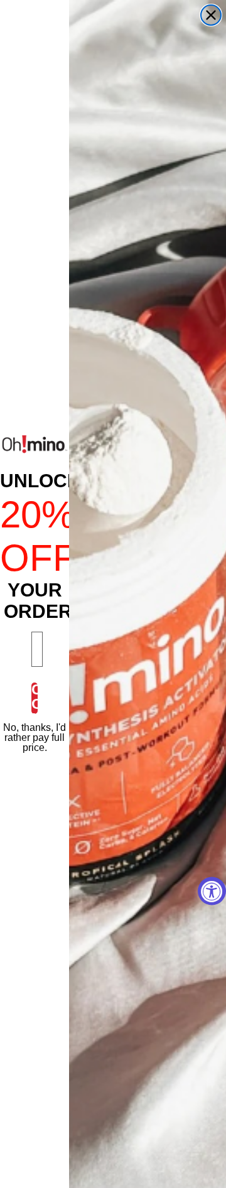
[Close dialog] (211, 15)
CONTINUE (34, 698)
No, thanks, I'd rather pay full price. (34, 737)
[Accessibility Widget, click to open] (212, 891)
